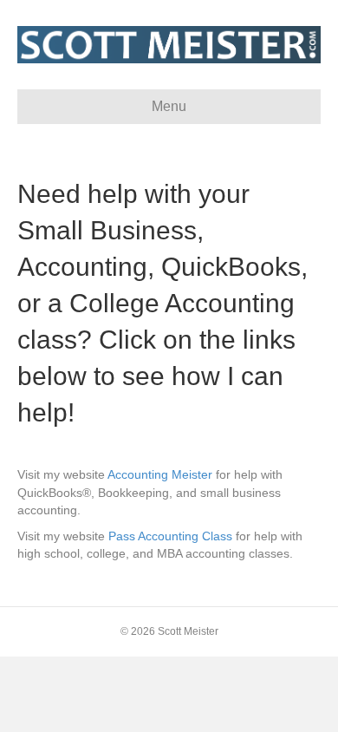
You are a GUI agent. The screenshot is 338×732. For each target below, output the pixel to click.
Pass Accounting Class (170, 536)
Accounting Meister (159, 474)
